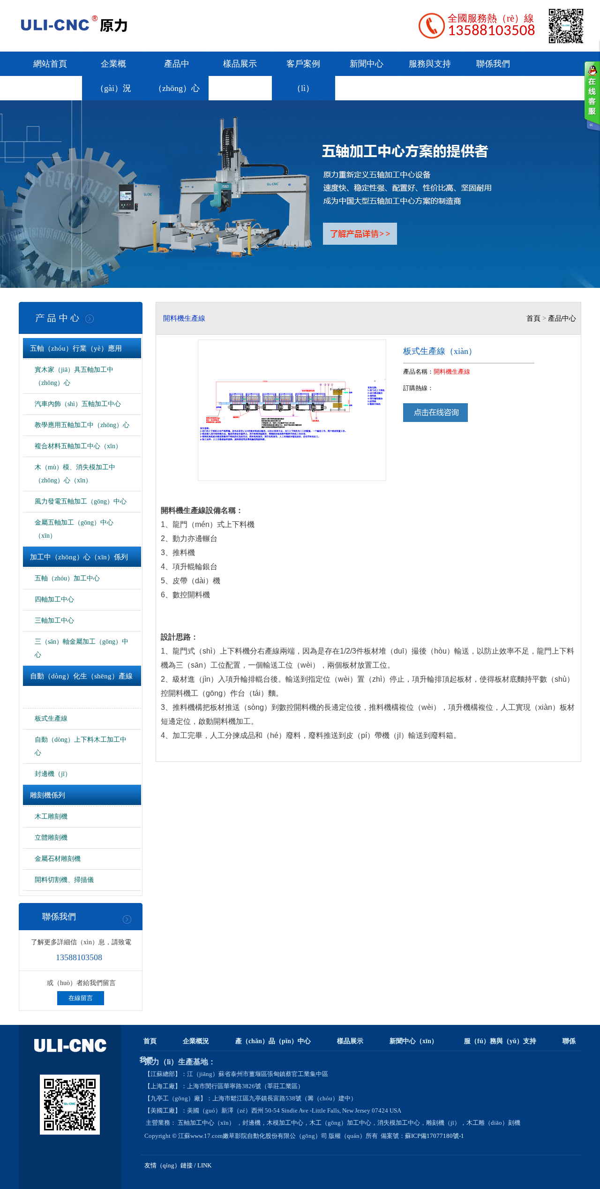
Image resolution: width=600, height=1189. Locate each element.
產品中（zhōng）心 (177, 76)
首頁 (533, 318)
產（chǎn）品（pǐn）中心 (273, 1041)
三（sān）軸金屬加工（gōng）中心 (81, 648)
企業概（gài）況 (113, 76)
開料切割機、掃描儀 (64, 879)
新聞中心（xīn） (414, 1041)
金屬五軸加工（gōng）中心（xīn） (74, 529)
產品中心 (562, 318)
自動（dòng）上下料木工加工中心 (81, 746)
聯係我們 (493, 63)
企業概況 (196, 1041)
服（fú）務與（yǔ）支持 (500, 1041)
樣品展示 (240, 63)
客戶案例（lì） (303, 76)
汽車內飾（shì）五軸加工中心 (78, 403)
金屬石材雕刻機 (58, 858)
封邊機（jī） (53, 773)
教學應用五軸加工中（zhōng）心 (82, 425)
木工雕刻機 (51, 816)
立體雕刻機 (51, 837)
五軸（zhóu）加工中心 (67, 578)
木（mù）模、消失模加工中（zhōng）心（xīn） (75, 474)
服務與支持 (430, 63)
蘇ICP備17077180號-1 (435, 1135)
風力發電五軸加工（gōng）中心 (81, 501)
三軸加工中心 (54, 620)
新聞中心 (366, 63)
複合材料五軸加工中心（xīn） (78, 446)
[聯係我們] (592, 96)
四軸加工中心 (54, 599)
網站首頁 (50, 63)
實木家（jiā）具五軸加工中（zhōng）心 (74, 376)
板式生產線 (51, 718)
